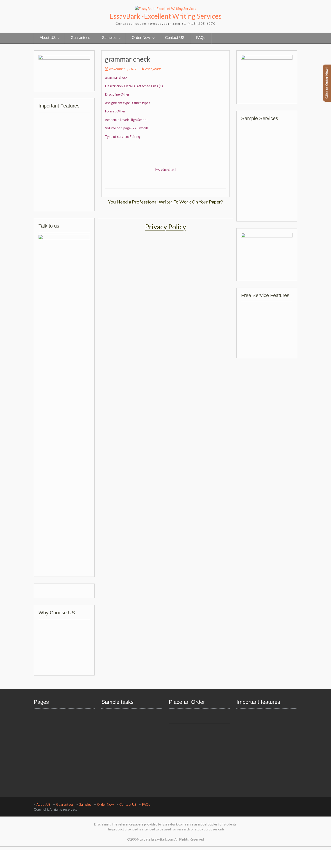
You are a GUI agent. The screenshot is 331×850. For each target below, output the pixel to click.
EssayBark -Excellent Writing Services (165, 16)
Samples (109, 38)
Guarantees (80, 38)
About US (48, 38)
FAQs (201, 38)
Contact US (174, 38)
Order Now (141, 38)
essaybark (153, 69)
